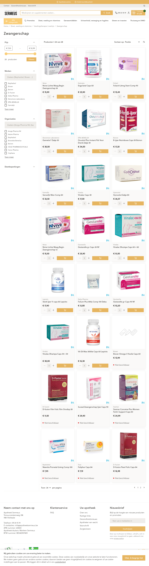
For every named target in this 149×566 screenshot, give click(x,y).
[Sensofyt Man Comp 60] (57, 173)
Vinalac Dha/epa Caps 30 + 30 (55, 353)
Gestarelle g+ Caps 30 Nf (88, 247)
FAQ (52, 512)
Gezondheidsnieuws (18, 5)
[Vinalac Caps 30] (93, 173)
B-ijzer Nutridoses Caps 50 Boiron (127, 140)
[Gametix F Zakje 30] (57, 118)
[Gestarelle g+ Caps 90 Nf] (128, 280)
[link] (135, 487)
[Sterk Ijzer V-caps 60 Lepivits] (57, 280)
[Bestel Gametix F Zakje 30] (65, 151)
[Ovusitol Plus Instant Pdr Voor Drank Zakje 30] (93, 118)
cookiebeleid (60, 562)
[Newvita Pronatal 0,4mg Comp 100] (57, 445)
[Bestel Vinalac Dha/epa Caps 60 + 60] (135, 258)
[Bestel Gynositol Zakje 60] (135, 203)
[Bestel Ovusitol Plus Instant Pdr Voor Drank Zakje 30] (100, 151)
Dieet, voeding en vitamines (49, 20)
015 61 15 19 (16, 522)
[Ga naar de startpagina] (11, 12)
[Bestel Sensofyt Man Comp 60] (65, 203)
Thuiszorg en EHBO (137, 20)
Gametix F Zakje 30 (51, 140)
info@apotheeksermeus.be (26, 525)
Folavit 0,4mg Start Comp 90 (125, 85)
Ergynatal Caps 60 (86, 85)
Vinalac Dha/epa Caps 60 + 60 (126, 247)
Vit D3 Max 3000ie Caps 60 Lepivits (93, 351)
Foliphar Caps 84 (85, 467)
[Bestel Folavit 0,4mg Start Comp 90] (135, 97)
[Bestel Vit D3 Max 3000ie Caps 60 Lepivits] (100, 366)
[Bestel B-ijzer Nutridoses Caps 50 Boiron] (135, 151)
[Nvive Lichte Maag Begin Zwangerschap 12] (57, 225)
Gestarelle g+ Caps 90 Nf (124, 301)
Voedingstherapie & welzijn (44, 26)
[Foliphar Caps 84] (93, 445)
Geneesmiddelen (70, 20)
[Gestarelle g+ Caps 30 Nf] (93, 225)
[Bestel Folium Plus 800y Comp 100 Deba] (100, 310)
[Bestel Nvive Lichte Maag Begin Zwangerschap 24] (65, 97)
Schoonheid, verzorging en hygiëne (94, 20)
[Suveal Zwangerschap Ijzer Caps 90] (93, 387)
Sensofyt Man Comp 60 (53, 195)
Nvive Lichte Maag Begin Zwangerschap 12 (53, 248)
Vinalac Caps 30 (84, 195)
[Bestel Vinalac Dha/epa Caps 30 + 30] (65, 366)
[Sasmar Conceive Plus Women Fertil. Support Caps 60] (128, 387)
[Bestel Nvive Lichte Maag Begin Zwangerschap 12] (65, 258)
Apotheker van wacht (89, 522)
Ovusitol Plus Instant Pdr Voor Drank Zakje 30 (91, 141)
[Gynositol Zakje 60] (128, 173)
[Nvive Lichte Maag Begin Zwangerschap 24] (57, 64)
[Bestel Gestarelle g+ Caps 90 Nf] (135, 310)
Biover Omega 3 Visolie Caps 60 (127, 353)
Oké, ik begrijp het (134, 557)
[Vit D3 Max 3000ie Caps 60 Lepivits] (93, 332)
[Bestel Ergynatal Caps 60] (100, 97)
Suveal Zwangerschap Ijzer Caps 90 (93, 407)
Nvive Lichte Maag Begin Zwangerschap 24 (53, 86)
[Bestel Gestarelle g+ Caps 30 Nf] (100, 258)
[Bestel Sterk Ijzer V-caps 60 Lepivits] (65, 310)
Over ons (84, 512)
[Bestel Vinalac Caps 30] (100, 203)
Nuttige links (85, 516)
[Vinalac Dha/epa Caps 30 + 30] (57, 332)
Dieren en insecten (119, 20)
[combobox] (60, 12)
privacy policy (119, 538)
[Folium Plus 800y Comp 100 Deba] (93, 280)
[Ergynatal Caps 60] (93, 64)
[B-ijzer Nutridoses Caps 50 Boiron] (128, 118)
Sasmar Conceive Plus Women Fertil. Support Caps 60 (126, 410)
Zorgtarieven (85, 529)
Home (6, 26)
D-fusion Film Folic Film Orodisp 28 (58, 409)
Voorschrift (32, 5)
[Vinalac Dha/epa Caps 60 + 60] (128, 225)
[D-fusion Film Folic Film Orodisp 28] (57, 387)
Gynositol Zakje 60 (121, 195)
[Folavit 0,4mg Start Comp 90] (128, 64)
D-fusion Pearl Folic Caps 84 (125, 467)
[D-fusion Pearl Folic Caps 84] (128, 445)
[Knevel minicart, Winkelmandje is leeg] (134, 13)
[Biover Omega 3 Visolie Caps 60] (128, 332)
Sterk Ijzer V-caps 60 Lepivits (55, 301)
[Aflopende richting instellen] (143, 42)
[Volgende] (143, 487)
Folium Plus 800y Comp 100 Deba (92, 301)
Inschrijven (127, 528)
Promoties (31, 20)
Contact (6, 5)
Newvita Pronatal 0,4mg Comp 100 (57, 467)
